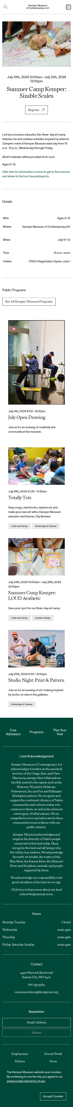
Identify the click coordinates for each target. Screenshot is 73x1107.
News (53, 1061)
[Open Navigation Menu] (68, 7)
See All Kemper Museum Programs (29, 301)
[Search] (6, 7)
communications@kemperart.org (36, 992)
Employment (19, 1054)
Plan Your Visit (59, 732)
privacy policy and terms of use (26, 1081)
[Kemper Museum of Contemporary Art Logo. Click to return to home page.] (37, 7)
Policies (20, 1061)
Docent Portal (53, 1054)
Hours (36, 913)
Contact (36, 964)
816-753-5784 (36, 984)
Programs (36, 732)
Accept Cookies (53, 1096)
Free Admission (13, 732)
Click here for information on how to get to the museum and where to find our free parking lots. (36, 174)
